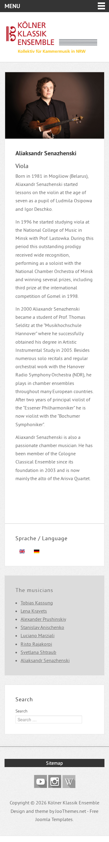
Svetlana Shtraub (38, 652)
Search (21, 711)
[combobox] (48, 719)
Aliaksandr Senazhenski (45, 660)
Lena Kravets (34, 611)
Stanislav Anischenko (42, 627)
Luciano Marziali (37, 635)
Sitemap (54, 763)
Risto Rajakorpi (36, 644)
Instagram (54, 781)
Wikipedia (68, 781)
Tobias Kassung (37, 603)
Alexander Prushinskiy (43, 619)
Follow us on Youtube (40, 781)
